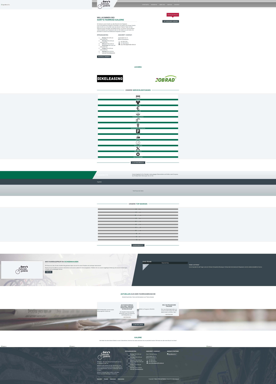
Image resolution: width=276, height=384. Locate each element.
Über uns (162, 4)
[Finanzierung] (138, 108)
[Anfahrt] (178, 1)
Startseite (145, 4)
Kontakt (176, 4)
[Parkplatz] (138, 131)
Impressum (113, 379)
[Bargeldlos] (138, 97)
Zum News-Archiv (138, 324)
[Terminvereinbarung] (138, 143)
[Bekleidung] (138, 102)
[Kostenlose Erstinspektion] (138, 114)
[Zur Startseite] (104, 4)
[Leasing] (138, 120)
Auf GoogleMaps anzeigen (171, 21)
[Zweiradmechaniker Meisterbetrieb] (138, 125)
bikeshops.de (175, 379)
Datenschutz (121, 379)
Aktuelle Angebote (104, 56)
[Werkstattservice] (138, 148)
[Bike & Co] (172, 354)
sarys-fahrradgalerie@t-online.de (128, 44)
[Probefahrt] (138, 137)
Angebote (154, 4)
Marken (123, 27)
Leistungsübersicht (138, 162)
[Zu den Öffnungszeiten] (174, 1)
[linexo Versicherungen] (138, 154)
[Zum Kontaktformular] (165, 265)
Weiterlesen (127, 317)
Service (169, 4)
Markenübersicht (138, 245)
